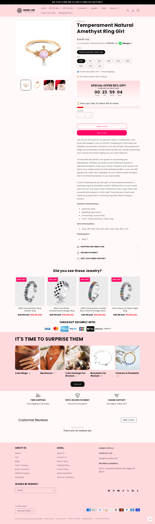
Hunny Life (24, 519)
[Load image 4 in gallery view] (60, 85)
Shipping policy (87, 519)
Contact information (102, 519)
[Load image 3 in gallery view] (49, 85)
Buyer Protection (22, 469)
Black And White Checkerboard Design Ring (61, 309)
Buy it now (102, 133)
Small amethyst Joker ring (91, 52)
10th (81, 61)
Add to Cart (29, 315)
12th (99, 61)
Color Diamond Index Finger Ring (125, 309)
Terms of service (74, 519)
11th (90, 61)
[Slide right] (68, 85)
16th (81, 66)
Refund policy (49, 519)
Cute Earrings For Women (75, 374)
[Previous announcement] (15, 2)
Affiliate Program (22, 473)
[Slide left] (17, 85)
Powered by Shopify (35, 519)
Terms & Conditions (65, 477)
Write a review (128, 420)
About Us (61, 453)
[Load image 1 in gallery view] (26, 85)
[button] (55, 8)
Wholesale (19, 477)
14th (118, 61)
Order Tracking (21, 465)
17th (90, 66)
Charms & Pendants (127, 373)
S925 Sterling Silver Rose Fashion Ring (29, 309)
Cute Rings (21, 373)
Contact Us (62, 457)
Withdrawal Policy (64, 473)
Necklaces (46, 373)
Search (18, 453)
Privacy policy (61, 519)
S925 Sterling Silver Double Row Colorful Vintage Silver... (93, 309)
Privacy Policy (63, 469)
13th (109, 61)
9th (99, 66)
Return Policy (62, 461)
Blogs (17, 461)
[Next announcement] (139, 2)
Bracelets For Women (98, 374)
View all (77, 384)
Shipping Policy (63, 465)
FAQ (16, 457)
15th (128, 61)
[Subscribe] (53, 490)
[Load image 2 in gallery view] (37, 85)
